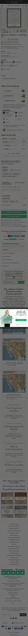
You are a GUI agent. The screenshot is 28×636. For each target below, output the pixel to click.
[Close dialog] (27, 310)
